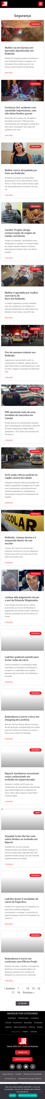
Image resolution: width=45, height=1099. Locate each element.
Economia (17, 1022)
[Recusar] (41, 1091)
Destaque (12, 1018)
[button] (22, 1003)
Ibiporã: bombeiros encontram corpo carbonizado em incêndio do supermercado (22, 776)
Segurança (16, 1032)
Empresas (38, 1022)
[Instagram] (19, 1067)
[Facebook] (12, 1067)
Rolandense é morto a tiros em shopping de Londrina (22, 718)
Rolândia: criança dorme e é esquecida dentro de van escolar (20, 540)
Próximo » (28, 992)
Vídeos (25, 1032)
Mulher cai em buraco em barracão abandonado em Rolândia (19, 50)
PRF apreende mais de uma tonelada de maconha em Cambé (20, 415)
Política (32, 1027)
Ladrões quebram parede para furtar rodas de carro (22, 658)
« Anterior (9, 988)
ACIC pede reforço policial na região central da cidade (21, 476)
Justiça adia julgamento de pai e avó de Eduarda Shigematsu (22, 599)
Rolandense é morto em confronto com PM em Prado (21, 960)
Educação (28, 1022)
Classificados (23, 1018)
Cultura (8, 1022)
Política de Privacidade (33, 1074)
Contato (18, 1074)
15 (33, 988)
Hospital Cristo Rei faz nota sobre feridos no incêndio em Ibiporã (21, 839)
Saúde (39, 1027)
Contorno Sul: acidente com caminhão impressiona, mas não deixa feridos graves (20, 110)
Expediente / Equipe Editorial (29, 1079)
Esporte (8, 1027)
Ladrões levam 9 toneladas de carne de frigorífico (21, 900)
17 (13, 992)
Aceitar (12, 1095)
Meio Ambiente (20, 1027)
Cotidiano (35, 1018)
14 (27, 988)
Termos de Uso (10, 1079)
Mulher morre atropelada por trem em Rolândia (21, 172)
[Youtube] (26, 1067)
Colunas (33, 1032)
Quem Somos (8, 1074)
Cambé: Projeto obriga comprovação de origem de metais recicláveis (20, 233)
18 (18, 992)
